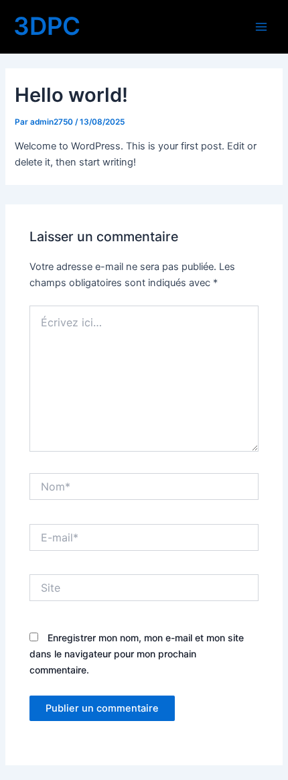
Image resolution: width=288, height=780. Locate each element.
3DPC (46, 26)
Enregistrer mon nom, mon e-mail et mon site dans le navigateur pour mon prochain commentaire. (136, 653)
